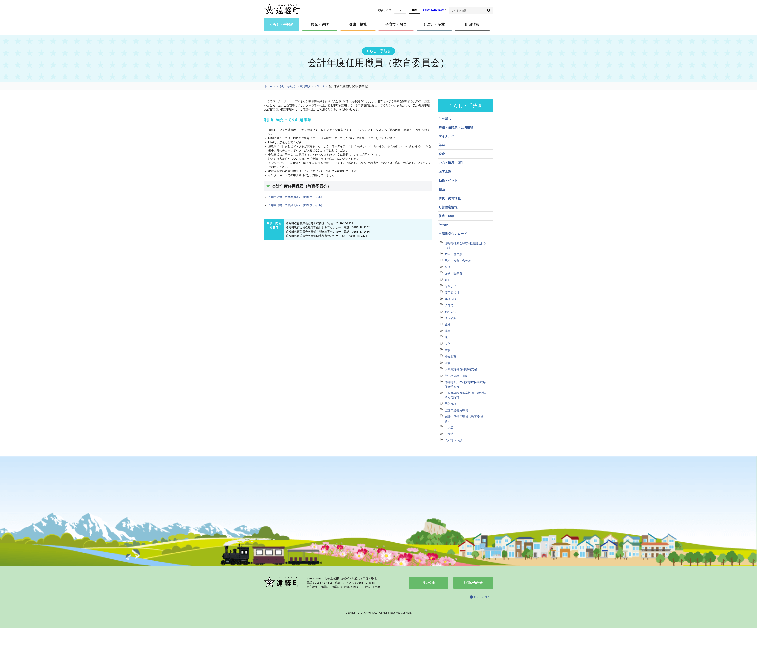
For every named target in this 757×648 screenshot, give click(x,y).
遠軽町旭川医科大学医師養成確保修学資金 (465, 384)
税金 (447, 267)
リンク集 (428, 582)
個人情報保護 (453, 440)
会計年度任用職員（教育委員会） (464, 419)
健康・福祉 (358, 24)
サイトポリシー (483, 597)
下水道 (449, 427)
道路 (447, 343)
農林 (447, 324)
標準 (414, 10)
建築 (447, 331)
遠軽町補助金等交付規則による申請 (465, 245)
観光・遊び (320, 24)
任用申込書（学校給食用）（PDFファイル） (295, 205)
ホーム (268, 86)
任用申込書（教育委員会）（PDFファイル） (295, 197)
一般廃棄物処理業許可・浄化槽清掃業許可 (465, 395)
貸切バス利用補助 (456, 375)
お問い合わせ (473, 582)
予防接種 (450, 403)
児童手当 (450, 286)
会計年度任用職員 (456, 410)
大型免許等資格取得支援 (461, 369)
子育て (449, 305)
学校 (447, 350)
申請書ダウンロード (312, 86)
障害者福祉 (452, 292)
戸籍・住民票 (453, 254)
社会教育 (450, 356)
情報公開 (450, 318)
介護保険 (450, 299)
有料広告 (450, 311)
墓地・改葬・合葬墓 (458, 260)
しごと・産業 (434, 24)
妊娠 (447, 279)
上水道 (449, 434)
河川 (447, 337)
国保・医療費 (453, 273)
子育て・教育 (396, 24)
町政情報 (472, 24)
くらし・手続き (281, 24)
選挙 (447, 363)
